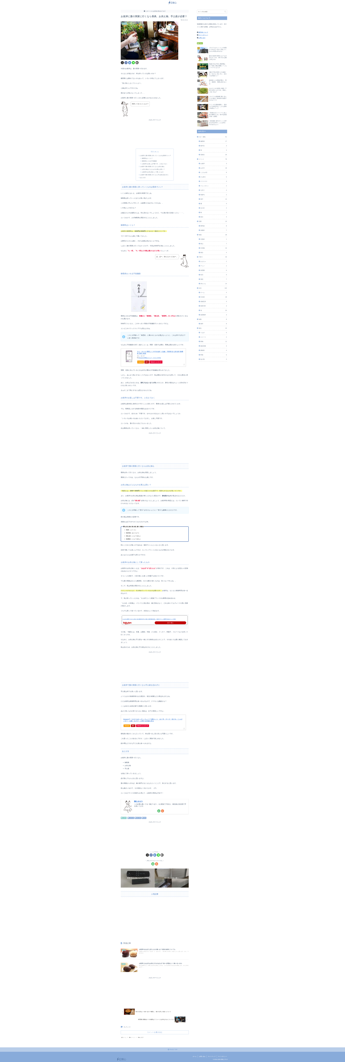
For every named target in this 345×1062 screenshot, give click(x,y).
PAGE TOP (173, 1049)
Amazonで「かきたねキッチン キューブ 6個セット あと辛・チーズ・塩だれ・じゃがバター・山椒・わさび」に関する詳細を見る (152, 720)
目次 (152, 152)
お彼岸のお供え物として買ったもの (152, 172)
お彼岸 (124, 818)
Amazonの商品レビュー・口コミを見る (150, 357)
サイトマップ (212, 1056)
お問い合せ (201, 38)
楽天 (147, 362)
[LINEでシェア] (133, 62)
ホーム (194, 1056)
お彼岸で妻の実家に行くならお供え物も (152, 166)
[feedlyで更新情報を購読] (158, 810)
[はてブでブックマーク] (129, 62)
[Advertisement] (155, 133)
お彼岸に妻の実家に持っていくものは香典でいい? (155, 155)
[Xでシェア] (122, 62)
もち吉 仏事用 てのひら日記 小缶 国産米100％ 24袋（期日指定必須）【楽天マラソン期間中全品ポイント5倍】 (149, 619)
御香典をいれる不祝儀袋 (149, 161)
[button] (137, 62)
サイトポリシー (203, 35)
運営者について (203, 32)
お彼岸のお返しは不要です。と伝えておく (154, 164)
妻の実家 (139, 818)
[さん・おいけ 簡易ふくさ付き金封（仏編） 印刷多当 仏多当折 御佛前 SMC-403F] (129, 356)
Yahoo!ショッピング (155, 362)
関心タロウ (138, 801)
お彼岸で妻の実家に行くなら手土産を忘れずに (154, 175)
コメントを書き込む (154, 1032)
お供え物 (131, 818)
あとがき (143, 177)
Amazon (140, 362)
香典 (145, 818)
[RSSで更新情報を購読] (162, 810)
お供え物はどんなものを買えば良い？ (153, 169)
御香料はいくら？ (147, 158)
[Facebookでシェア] (126, 62)
